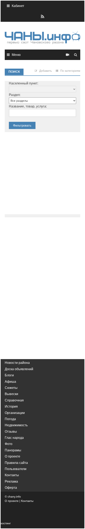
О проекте (12, 456)
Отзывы (11, 431)
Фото (8, 444)
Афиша (10, 381)
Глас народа (14, 437)
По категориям (70, 70)
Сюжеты (11, 388)
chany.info (14, 496)
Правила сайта (16, 462)
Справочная (14, 400)
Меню (16, 54)
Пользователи (15, 469)
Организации (15, 413)
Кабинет (18, 6)
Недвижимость (16, 425)
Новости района (17, 362)
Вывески (11, 394)
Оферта (11, 487)
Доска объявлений (19, 369)
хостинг (6, 523)
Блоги (9, 375)
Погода (10, 419)
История (11, 406)
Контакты (12, 475)
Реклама (11, 481)
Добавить (45, 70)
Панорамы (13, 450)
